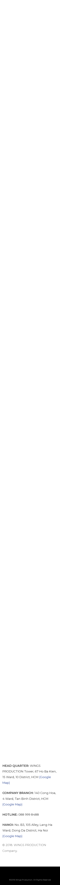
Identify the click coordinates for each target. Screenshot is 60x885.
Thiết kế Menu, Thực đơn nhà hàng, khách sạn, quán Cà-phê (28, 191)
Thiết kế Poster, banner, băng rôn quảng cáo (28, 401)
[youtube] (38, 875)
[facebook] (14, 874)
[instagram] (30, 874)
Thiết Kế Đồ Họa (38, 11)
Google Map (12, 804)
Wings (22, 11)
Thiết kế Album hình (27, 3)
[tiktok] (46, 874)
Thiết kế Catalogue (25, 78)
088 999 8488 (28, 814)
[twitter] (22, 874)
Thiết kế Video (20, 682)
